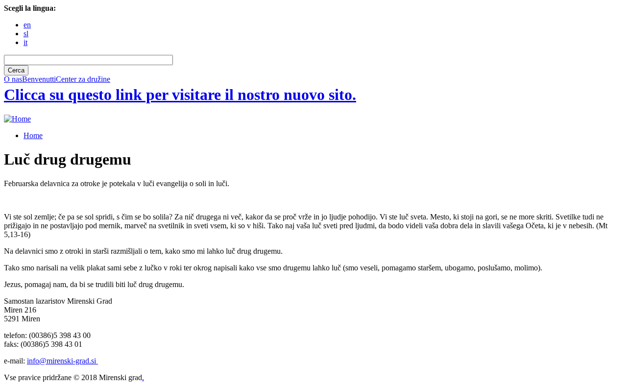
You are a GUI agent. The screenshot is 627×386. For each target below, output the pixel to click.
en (27, 25)
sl (26, 33)
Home (33, 135)
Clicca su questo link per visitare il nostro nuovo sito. (180, 94)
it (25, 42)
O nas (13, 79)
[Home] (17, 119)
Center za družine (83, 79)
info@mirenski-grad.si (62, 361)
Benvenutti (39, 79)
